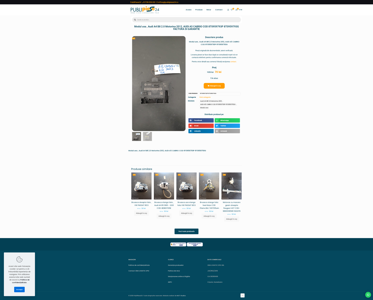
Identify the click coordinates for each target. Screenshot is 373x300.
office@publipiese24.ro (168, 2)
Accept (19, 289)
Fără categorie (204, 97)
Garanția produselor (176, 265)
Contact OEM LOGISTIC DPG (138, 271)
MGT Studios (181, 296)
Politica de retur (174, 271)
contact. (233, 62)
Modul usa (204, 108)
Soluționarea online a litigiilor (179, 276)
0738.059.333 (149, 2)
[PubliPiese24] (144, 9)
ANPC (170, 282)
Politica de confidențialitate (139, 265)
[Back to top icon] (243, 295)
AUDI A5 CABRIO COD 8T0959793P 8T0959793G (217, 104)
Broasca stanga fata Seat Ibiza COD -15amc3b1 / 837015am (209, 205)
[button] (214, 86)
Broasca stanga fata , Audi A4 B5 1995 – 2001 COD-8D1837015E (164, 205)
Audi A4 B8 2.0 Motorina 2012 (211, 101)
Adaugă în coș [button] (141, 213)
